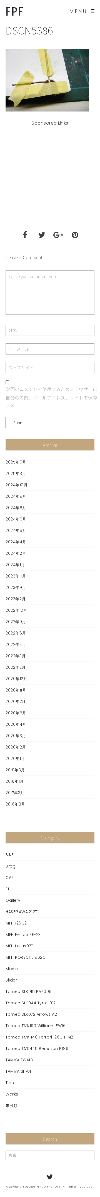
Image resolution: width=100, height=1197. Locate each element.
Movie (12, 969)
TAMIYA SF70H (19, 1071)
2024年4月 (16, 542)
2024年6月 (16, 519)
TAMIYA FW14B (19, 1060)
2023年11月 (16, 576)
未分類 (12, 1105)
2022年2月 (16, 667)
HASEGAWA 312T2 (22, 912)
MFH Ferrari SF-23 (23, 934)
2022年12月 (16, 610)
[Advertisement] (50, 177)
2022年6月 (16, 633)
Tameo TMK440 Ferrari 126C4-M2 (39, 1037)
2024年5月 (16, 530)
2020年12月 (16, 678)
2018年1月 (15, 781)
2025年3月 (16, 473)
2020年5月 (16, 713)
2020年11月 (16, 690)
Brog (11, 866)
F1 (7, 889)
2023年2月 (16, 599)
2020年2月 (16, 747)
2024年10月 (17, 485)
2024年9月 (16, 496)
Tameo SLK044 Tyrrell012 (31, 1003)
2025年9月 (16, 462)
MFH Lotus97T (19, 946)
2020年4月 (16, 724)
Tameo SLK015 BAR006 (29, 991)
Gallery (13, 900)
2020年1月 (15, 758)
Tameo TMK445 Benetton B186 (37, 1048)
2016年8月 (15, 804)
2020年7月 (16, 701)
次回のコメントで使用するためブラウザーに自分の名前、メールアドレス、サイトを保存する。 (51, 397)
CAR (10, 877)
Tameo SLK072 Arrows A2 (31, 1014)
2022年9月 (16, 621)
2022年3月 (16, 656)
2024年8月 (16, 507)
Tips (10, 1083)
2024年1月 (15, 564)
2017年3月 (15, 792)
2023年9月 (16, 587)
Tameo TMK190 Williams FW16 (36, 1026)
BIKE (10, 855)
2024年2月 (16, 553)
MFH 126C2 (16, 923)
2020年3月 (16, 735)
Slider (11, 980)
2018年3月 (15, 770)
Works (12, 1094)
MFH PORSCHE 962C (26, 957)
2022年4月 (16, 644)
